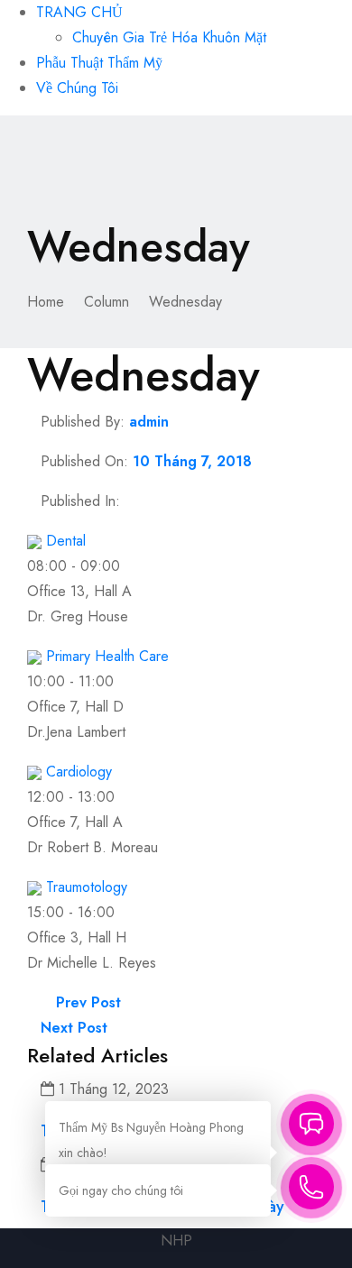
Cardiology (79, 771)
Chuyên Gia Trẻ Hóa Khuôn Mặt (169, 37)
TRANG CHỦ (79, 12)
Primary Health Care (107, 656)
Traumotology (86, 887)
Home (45, 301)
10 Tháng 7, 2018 (192, 461)
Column (106, 301)
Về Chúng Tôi (77, 88)
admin (149, 421)
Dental (66, 540)
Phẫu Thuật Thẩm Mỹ (99, 62)
